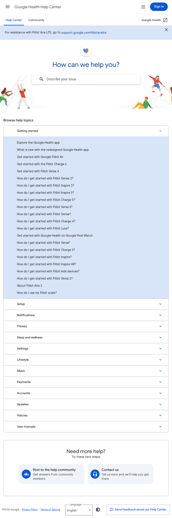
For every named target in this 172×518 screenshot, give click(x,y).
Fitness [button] (22, 326)
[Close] (166, 30)
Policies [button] (22, 415)
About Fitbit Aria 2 (29, 285)
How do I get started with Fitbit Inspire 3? (45, 193)
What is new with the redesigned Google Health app (53, 150)
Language (76, 504)
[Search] (41, 79)
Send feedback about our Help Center (140, 509)
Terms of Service (50, 509)
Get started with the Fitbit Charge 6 (42, 164)
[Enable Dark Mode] (98, 510)
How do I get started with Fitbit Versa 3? (45, 207)
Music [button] (21, 371)
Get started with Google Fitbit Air (40, 157)
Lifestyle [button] (23, 360)
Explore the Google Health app (38, 142)
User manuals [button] (26, 426)
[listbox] (79, 510)
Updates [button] (23, 404)
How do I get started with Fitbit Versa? (43, 243)
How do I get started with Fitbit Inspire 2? (45, 185)
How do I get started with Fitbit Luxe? (43, 228)
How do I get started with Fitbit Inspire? (44, 257)
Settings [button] (22, 348)
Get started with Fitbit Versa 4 (38, 171)
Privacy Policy (30, 509)
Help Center (14, 20)
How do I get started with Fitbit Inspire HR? (46, 264)
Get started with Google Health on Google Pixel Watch (55, 235)
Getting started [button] (27, 131)
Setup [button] (21, 304)
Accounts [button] (23, 393)
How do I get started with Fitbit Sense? (44, 214)
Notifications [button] (26, 315)
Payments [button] (24, 382)
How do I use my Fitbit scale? (37, 293)
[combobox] (86, 79)
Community (36, 20)
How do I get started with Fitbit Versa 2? (45, 278)
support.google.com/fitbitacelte (83, 32)
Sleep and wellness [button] (30, 337)
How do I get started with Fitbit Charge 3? (46, 250)
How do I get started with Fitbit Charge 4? (46, 221)
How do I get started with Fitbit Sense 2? (45, 178)
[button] (8, 7)
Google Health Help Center (37, 7)
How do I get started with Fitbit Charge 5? (46, 200)
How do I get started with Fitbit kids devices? (48, 271)
